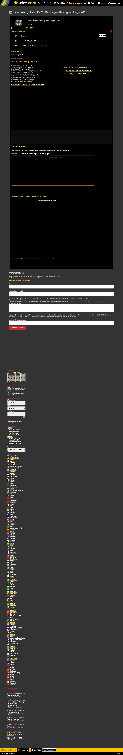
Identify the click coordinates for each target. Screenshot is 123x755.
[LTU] (8, 590)
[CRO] (8, 519)
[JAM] (8, 574)
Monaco (12, 609)
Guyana (12, 555)
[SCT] (8, 525)
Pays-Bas (13, 626)
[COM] (8, 513)
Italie (11, 573)
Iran (11, 566)
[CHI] (8, 506)
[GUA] (8, 552)
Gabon (12, 543)
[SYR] (8, 666)
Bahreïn (12, 478)
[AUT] (8, 475)
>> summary (25, 84)
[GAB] (8, 543)
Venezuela (13, 683)
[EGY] (8, 526)
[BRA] (8, 494)
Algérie (12, 461)
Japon (12, 576)
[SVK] (8, 655)
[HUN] (8, 561)
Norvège (12, 614)
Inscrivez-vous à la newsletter (14, 733)
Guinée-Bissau (14, 554)
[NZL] (8, 616)
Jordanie (12, 578)
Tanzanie (12, 669)
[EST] (8, 535)
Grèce (11, 547)
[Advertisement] (53, 172)
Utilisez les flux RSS (15, 738)
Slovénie (12, 657)
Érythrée (12, 531)
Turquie (12, 676)
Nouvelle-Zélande (15, 616)
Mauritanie (13, 605)
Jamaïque (13, 574)
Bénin (11, 483)
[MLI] (8, 598)
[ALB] (8, 459)
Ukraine (12, 680)
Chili (11, 506)
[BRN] (8, 478)
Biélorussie (13, 487)
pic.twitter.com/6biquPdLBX (83, 70)
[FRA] (8, 542)
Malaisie (12, 595)
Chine (11, 507)
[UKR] (8, 680)
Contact (119, 753)
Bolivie (12, 489)
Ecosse (12, 525)
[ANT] (8, 466)
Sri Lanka (12, 660)
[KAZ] (8, 580)
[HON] (8, 557)
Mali (11, 598)
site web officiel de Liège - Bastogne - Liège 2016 (36, 154)
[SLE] (8, 653)
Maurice (12, 603)
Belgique (24, 36)
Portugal (12, 634)
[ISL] (8, 569)
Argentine (13, 469)
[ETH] (8, 538)
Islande (12, 569)
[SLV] (8, 648)
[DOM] (8, 638)
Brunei (12, 495)
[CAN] (8, 504)
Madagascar (13, 593)
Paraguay (12, 624)
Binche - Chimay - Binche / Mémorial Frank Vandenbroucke (15, 703)
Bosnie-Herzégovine (16, 490)
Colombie (13, 511)
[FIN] (8, 540)
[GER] (8, 463)
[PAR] (8, 624)
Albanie (12, 459)
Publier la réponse (17, 328)
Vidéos (103, 3)
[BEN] (8, 483)
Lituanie (12, 590)
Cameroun (13, 502)
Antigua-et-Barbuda (16, 466)
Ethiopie (12, 538)
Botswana (13, 492)
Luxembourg (13, 591)
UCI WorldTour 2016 (31, 41)
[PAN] (8, 623)
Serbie (12, 652)
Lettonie (12, 586)
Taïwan (12, 668)
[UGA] (8, 678)
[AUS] (8, 473)
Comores (12, 513)
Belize (12, 482)
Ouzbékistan (14, 619)
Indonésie (13, 564)
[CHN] (8, 507)
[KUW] (8, 585)
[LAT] (8, 586)
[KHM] (8, 501)
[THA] (8, 671)
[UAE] (8, 528)
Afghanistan (13, 456)
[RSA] (8, 458)
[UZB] (8, 619)
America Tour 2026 (14, 431)
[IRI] (8, 566)
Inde (11, 562)
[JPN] (8, 576)
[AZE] (8, 476)
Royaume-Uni (14, 643)
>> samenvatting (36, 84)
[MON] (8, 609)
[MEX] (8, 607)
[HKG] (8, 559)
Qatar (11, 636)
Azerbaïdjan (13, 476)
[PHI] (8, 629)
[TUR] (8, 676)
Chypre (12, 509)
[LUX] (8, 592)
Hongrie (12, 561)
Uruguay (12, 681)
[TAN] (8, 669)
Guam (11, 550)
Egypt (11, 526)
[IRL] (8, 568)
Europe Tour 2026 (14, 438)
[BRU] (8, 495)
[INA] (8, 564)
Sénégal (12, 650)
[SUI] (8, 664)
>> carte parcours (16, 58)
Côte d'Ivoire (14, 518)
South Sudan (13, 658)
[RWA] (8, 647)
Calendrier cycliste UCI (77, 3)
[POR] (8, 635)
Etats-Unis (13, 537)
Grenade (12, 549)
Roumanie (13, 641)
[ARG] (8, 470)
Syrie (11, 666)
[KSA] (8, 468)
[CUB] (8, 521)
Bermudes (13, 485)
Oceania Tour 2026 (14, 440)
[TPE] (8, 668)
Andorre (12, 464)
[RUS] (8, 645)
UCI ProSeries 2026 (15, 442)
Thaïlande (13, 671)
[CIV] (8, 518)
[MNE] (8, 612)
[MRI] (8, 604)
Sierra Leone (14, 653)
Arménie (12, 471)
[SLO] (8, 657)
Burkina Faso (14, 499)
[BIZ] (8, 482)
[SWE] (8, 662)
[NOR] (8, 614)
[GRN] (8, 549)
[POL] (8, 631)
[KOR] (8, 514)
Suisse (12, 664)
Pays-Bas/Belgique (16, 628)
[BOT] (8, 492)
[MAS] (8, 595)
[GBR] (8, 643)
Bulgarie (12, 497)
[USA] (8, 537)
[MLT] (8, 600)
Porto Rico (13, 633)
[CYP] (8, 509)
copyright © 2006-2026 (8, 753)
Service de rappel (14, 388)
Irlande (12, 567)
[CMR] (8, 502)
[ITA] (8, 573)
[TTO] (8, 673)
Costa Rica (13, 516)
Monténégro (13, 612)
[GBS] (8, 554)
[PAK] (8, 621)
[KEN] (8, 581)
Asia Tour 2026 (13, 433)
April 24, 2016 (86, 74)
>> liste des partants (17, 55)
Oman (11, 617)
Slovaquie (13, 655)
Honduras (13, 557)
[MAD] (8, 593)
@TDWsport (70, 70)
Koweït (12, 585)
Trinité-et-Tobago (15, 673)
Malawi (12, 597)
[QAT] (8, 636)
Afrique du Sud (14, 457)
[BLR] (8, 487)
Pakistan (12, 621)
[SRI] (8, 660)
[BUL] (8, 497)
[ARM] (8, 471)
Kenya (12, 581)
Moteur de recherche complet (14, 422)
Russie (12, 645)
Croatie (12, 519)
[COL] (8, 511)
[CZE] (8, 640)
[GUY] (8, 556)
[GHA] (8, 545)
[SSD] (8, 659)
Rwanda (12, 646)
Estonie (12, 535)
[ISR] (8, 571)
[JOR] (8, 578)
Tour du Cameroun (13, 695)
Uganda (12, 678)
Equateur (12, 530)
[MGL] (8, 611)
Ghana (11, 545)
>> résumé (14, 84)
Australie (12, 473)
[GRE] (8, 547)
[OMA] (8, 617)
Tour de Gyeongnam (13, 719)
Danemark (13, 523)
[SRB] (8, 652)
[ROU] (8, 641)
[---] (8, 628)
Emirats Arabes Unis (16, 528)
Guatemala (13, 552)
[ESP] (8, 533)
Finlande (12, 540)
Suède (12, 662)
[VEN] (8, 683)
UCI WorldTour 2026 (15, 443)
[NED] (8, 626)
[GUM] (8, 550)
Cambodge (13, 501)
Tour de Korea (11, 726)
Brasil (11, 494)
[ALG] (8, 461)
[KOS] (8, 583)
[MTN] (8, 605)
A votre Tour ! (115, 3)
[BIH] (8, 490)
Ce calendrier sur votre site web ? (15, 394)
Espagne (12, 533)
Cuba (11, 521)
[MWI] (8, 597)
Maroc (12, 602)
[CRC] (8, 516)
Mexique (12, 607)
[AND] (8, 464)
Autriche (12, 475)
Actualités (60, 3)
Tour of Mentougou (13, 712)
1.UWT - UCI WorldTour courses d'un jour (34, 46)
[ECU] (8, 530)
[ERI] (8, 531)
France (12, 542)
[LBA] (8, 588)
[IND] (8, 562)
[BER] (8, 485)
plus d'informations (49, 750)
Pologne (12, 631)
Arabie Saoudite (15, 468)
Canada (12, 504)
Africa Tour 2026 (14, 430)
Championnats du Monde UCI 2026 (15, 435)
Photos (93, 3)
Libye (11, 588)
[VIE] (8, 685)
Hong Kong (13, 559)
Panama (12, 622)
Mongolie (13, 610)
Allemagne (13, 463)
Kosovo (12, 583)
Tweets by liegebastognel (47, 200)
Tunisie (12, 674)
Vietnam (12, 685)
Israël (11, 571)
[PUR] (8, 633)
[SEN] (8, 650)
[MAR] (8, 602)
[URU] (8, 681)
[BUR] (8, 499)
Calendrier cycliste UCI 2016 (30, 12)
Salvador (12, 648)
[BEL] (8, 480)
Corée (11, 514)
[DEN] (8, 523)
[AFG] (8, 456)
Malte (11, 600)
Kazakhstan (13, 579)
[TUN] (8, 674)
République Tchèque (16, 640)
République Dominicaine (17, 638)
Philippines (13, 629)
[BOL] (8, 489)
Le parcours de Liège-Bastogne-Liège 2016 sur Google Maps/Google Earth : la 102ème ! (42, 150)
